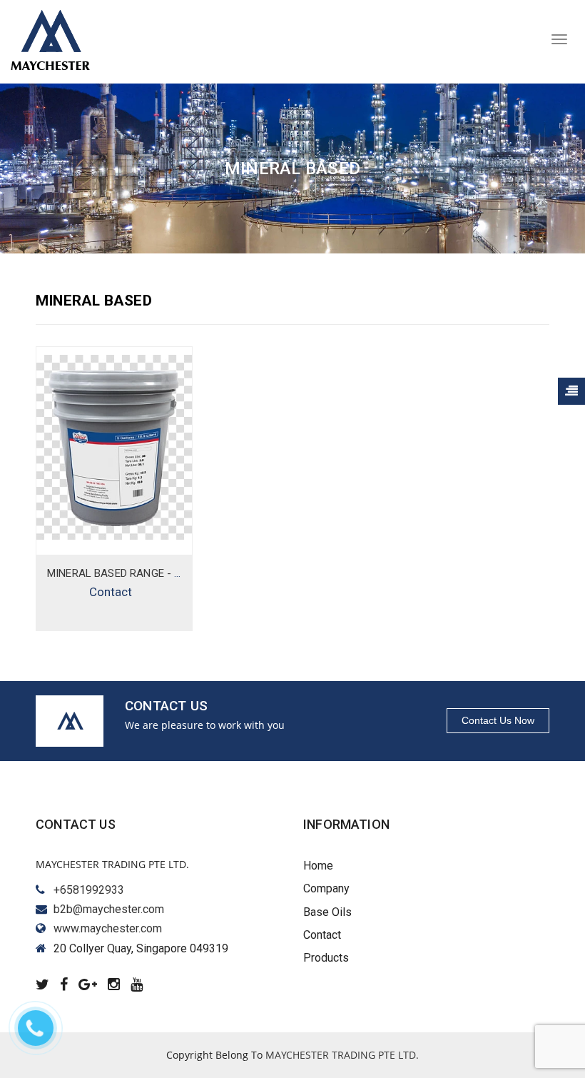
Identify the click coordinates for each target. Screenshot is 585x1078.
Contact (110, 592)
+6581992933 (89, 890)
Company (326, 888)
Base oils (327, 912)
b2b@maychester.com (109, 909)
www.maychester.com (108, 928)
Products (326, 957)
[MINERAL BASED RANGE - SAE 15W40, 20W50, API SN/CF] (114, 447)
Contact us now (498, 720)
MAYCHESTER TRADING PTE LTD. (342, 1055)
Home (318, 865)
